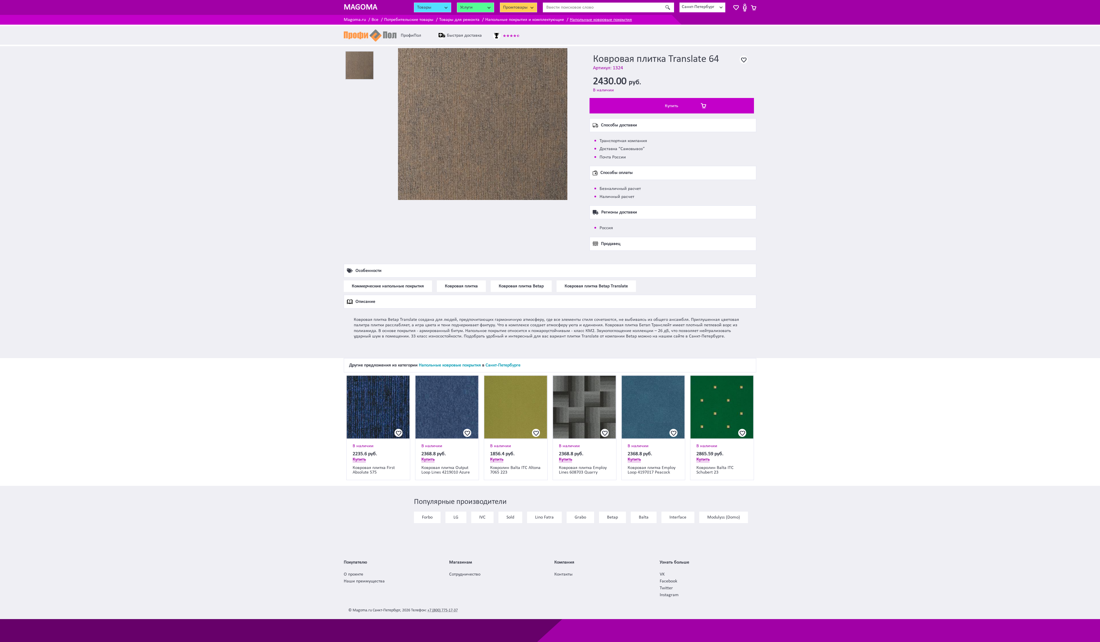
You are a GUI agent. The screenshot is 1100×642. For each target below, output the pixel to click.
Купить (671, 106)
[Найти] (667, 7)
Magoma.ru (355, 19)
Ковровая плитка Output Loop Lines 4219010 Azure (445, 470)
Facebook (668, 581)
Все (375, 19)
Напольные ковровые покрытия (601, 19)
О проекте (353, 574)
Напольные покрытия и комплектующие (524, 19)
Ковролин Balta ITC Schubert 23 (715, 470)
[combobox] (702, 7)
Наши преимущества (364, 581)
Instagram (669, 595)
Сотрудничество (464, 574)
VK (662, 574)
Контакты (563, 574)
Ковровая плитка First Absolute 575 (374, 470)
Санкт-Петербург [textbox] (698, 7)
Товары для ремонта (459, 19)
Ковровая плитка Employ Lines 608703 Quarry (583, 470)
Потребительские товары (408, 19)
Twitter (666, 588)
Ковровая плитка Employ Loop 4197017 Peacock (651, 470)
